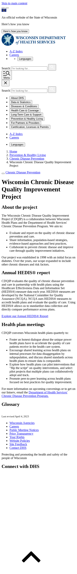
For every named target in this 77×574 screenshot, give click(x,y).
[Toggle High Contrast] (7, 7)
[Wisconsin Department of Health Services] (34, 44)
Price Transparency (21, 433)
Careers (14, 55)
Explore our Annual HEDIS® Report (25, 316)
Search (6, 68)
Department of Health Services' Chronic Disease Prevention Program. (35, 394)
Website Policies (19, 440)
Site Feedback (18, 444)
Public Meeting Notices (24, 430)
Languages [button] (25, 58)
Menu (7, 77)
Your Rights (16, 437)
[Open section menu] (3, 173)
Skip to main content (14, 3)
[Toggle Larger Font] (3, 7)
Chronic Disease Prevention (23, 172)
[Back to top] (31, 570)
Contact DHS (17, 447)
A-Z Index (16, 51)
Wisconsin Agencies (22, 423)
